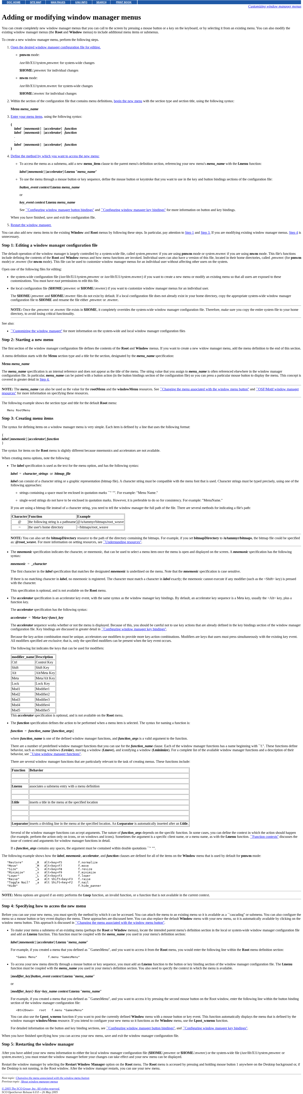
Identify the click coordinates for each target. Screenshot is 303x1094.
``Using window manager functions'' (55, 754)
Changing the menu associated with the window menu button (52, 1078)
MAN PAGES (58, 2)
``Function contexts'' (264, 836)
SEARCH (101, 2)
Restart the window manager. (31, 225)
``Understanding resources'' (122, 542)
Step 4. (44, 379)
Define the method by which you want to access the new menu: (55, 156)
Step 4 (293, 232)
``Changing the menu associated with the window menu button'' (204, 389)
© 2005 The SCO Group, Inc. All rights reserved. (31, 1088)
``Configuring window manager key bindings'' (133, 210)
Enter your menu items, (27, 116)
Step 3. (206, 232)
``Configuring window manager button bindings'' (60, 210)
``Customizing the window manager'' (36, 331)
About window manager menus (39, 1081)
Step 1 (189, 232)
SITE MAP (35, 2)
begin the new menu (128, 101)
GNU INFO (81, 2)
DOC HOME (13, 2)
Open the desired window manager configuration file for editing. (56, 47)
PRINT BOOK (124, 2)
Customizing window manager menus (274, 6)
